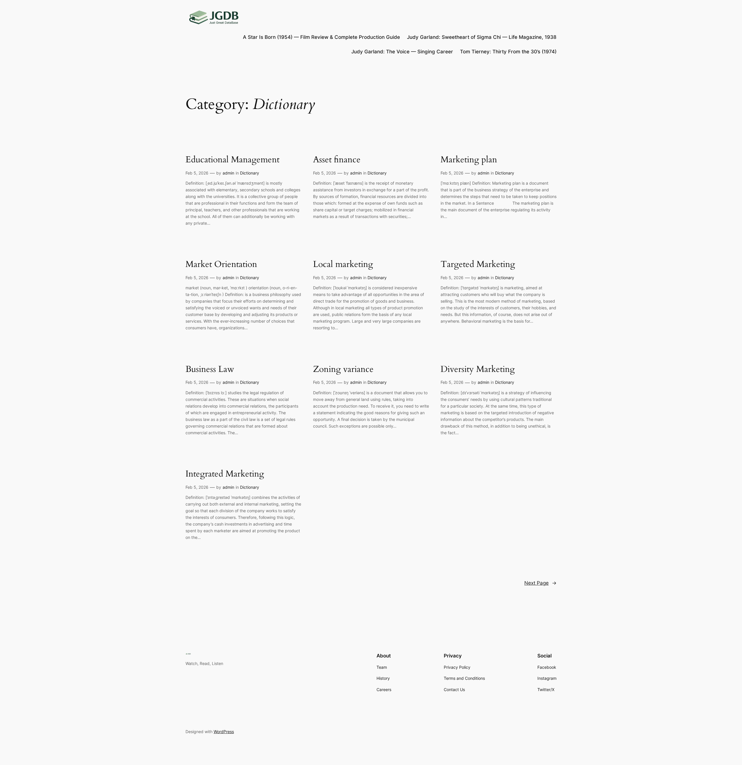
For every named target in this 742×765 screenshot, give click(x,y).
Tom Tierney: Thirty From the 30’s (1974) (508, 51)
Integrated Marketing (225, 474)
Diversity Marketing (478, 369)
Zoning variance (343, 369)
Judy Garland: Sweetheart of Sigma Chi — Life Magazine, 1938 (481, 37)
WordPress (224, 731)
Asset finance (337, 160)
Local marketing (343, 264)
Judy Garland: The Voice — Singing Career (402, 51)
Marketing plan (469, 160)
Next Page (540, 583)
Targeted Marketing (478, 264)
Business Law (210, 369)
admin (228, 172)
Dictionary (249, 172)
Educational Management (232, 160)
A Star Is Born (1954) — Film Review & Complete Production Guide (321, 37)
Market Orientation (221, 264)
